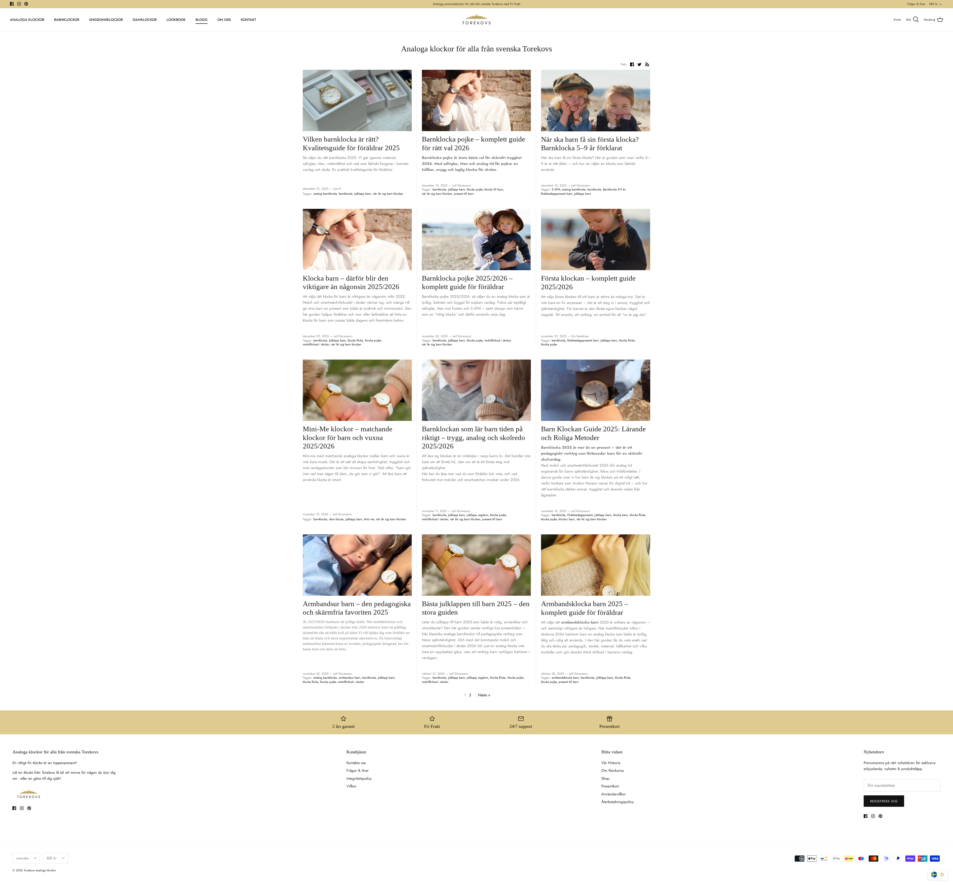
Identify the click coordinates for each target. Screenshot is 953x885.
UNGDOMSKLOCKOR (106, 19)
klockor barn (567, 519)
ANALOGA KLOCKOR (27, 19)
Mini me (369, 519)
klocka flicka (355, 340)
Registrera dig (884, 801)
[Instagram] (19, 4)
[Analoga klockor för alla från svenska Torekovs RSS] (647, 64)
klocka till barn (493, 189)
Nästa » (484, 695)
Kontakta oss (356, 763)
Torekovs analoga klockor (40, 870)
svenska (22, 858)
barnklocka (345, 193)
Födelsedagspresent (580, 515)
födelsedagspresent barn (556, 193)
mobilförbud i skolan (316, 344)
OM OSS (224, 19)
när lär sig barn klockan (388, 193)
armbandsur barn (349, 677)
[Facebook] (12, 4)
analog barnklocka (325, 193)
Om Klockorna (612, 770)
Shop (605, 778)
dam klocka (336, 519)
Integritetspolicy (359, 778)
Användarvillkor (613, 794)
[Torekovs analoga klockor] (476, 19)
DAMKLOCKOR (145, 19)
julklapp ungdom (477, 515)
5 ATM (556, 189)
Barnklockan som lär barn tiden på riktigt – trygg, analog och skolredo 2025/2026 (473, 437)
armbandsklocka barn (565, 677)
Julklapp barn (362, 193)
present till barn (464, 193)
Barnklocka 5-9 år (614, 189)
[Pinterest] (26, 4)
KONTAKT (248, 19)
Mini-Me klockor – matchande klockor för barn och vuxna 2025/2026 (347, 437)
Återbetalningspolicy (617, 802)
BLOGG (201, 19)
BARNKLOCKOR (66, 19)
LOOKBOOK (176, 19)
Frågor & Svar (916, 4)
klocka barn (620, 515)
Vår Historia (610, 763)
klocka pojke (474, 189)
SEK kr (933, 4)
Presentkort (610, 786)
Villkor (351, 786)
